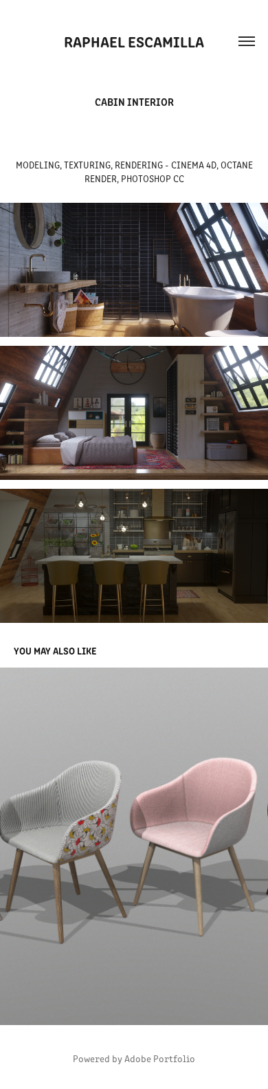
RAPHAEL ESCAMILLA (134, 41)
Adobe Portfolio (159, 1058)
